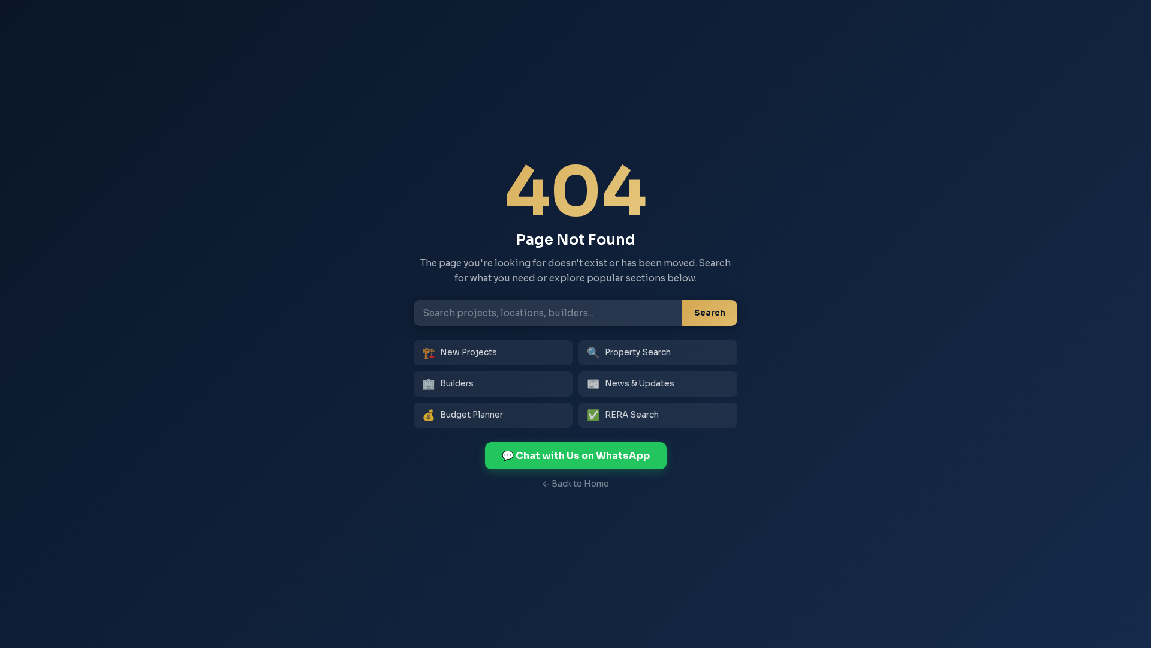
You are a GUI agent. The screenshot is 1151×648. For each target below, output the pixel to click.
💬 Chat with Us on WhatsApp (576, 455)
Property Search (629, 352)
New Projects (459, 352)
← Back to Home (575, 484)
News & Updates (630, 384)
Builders (448, 384)
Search (709, 313)
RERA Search (623, 415)
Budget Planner (462, 415)
